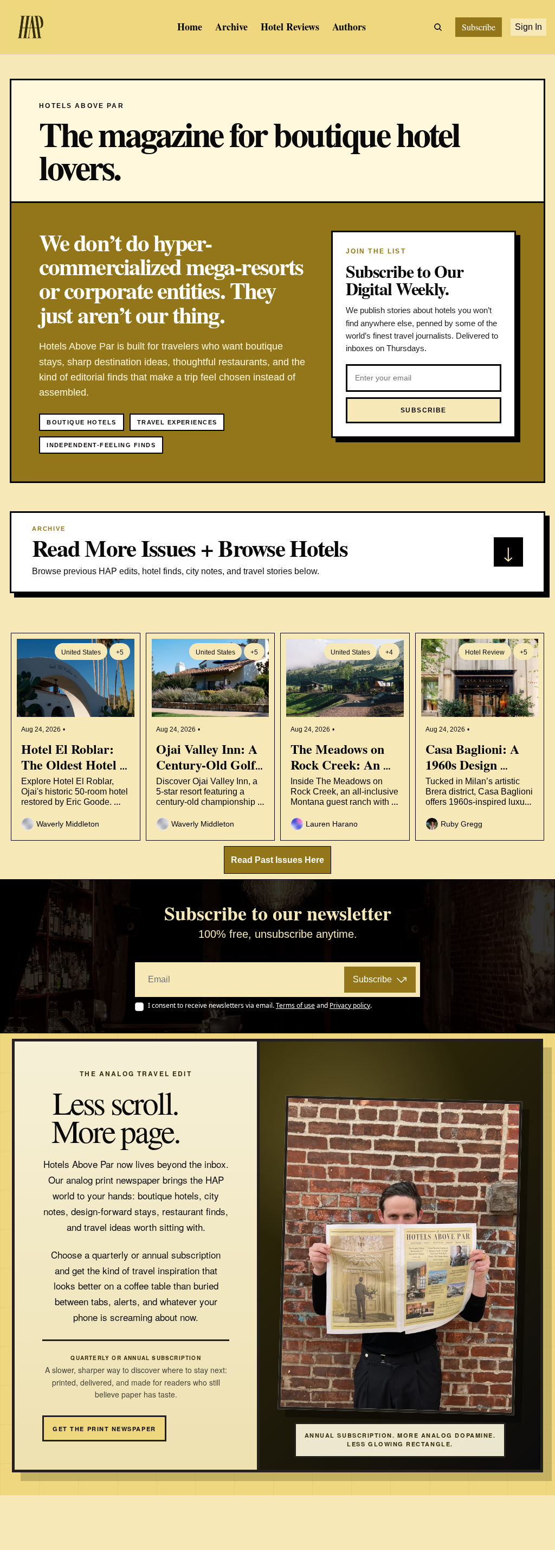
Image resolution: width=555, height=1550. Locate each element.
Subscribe (372, 979)
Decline (172, 1526)
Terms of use (138, 1493)
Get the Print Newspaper (104, 1429)
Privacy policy (72, 1493)
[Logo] (30, 27)
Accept (43, 1526)
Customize (108, 1526)
